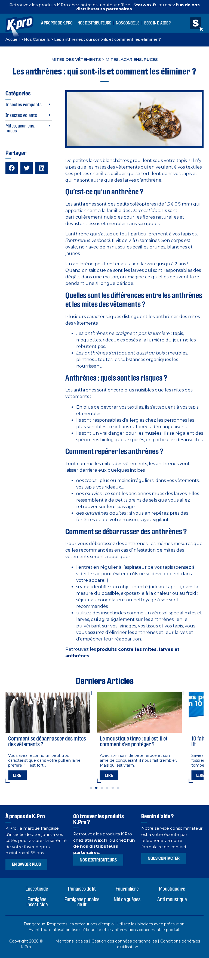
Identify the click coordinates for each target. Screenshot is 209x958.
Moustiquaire (172, 889)
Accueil (12, 39)
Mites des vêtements (76, 59)
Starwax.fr (144, 4)
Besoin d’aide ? (157, 23)
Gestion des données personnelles (124, 941)
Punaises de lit (82, 889)
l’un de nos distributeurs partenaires (104, 846)
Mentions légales (72, 941)
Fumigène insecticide (37, 901)
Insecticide (37, 889)
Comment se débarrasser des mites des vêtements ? (47, 741)
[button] (28, 104)
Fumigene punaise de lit (81, 901)
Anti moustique (172, 899)
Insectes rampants (23, 104)
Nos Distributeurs (94, 23)
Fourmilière (127, 889)
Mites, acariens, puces (132, 59)
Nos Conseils (127, 23)
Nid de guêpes (127, 899)
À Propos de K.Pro (57, 23)
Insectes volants (21, 115)
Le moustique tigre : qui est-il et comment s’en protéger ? (134, 741)
